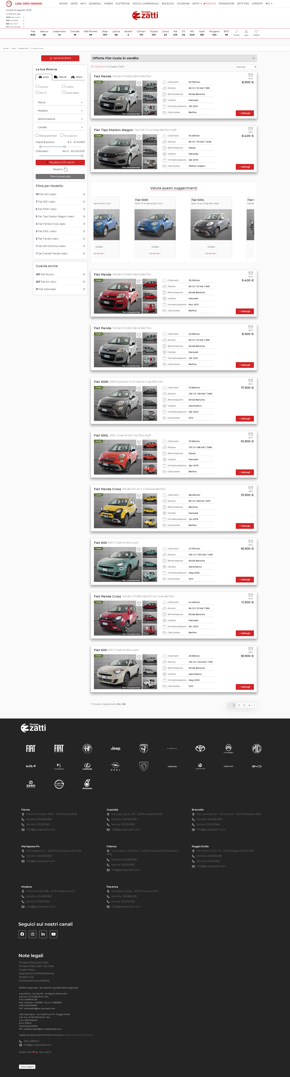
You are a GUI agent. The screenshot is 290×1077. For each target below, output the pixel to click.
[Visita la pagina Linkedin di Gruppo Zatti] (44, 934)
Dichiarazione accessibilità (34, 980)
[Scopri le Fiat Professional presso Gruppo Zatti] (59, 748)
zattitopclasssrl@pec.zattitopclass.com (43, 1029)
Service (211, 3)
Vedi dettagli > (118, 253)
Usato (70, 86)
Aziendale (72, 92)
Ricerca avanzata (60, 176)
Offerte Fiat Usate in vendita (116, 58)
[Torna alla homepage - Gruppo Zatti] (145, 14)
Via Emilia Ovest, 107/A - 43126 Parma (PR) (51, 814)
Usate (74, 3)
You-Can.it (45, 1052)
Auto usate (12, 20)
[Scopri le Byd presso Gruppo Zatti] (256, 766)
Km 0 (83, 3)
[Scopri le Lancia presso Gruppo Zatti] (172, 748)
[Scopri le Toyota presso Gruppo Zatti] (200, 748)
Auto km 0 (12, 24)
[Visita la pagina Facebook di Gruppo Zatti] (23, 934)
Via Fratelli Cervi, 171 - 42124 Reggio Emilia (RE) (225, 850)
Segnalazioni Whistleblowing (36, 973)
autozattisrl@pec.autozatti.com (39, 1008)
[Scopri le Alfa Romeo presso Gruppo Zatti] (87, 748)
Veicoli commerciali (146, 3)
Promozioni (226, 3)
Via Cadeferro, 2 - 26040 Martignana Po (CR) (53, 850)
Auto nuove (13, 17)
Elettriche (123, 3)
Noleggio (168, 3)
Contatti (257, 3)
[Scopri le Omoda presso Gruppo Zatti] (228, 766)
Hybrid (108, 3)
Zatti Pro (243, 3)
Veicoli (62, 77)
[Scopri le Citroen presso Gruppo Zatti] (228, 748)
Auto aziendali (13, 27)
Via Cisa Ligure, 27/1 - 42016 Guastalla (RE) (137, 814)
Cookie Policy (27, 969)
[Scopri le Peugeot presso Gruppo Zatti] (144, 766)
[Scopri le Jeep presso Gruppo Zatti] (115, 748)
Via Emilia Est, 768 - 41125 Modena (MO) (50, 891)
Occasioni (183, 3)
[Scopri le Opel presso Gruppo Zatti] (115, 766)
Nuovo (43, 86)
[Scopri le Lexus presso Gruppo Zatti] (87, 766)
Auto (46, 77)
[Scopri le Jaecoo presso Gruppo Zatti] (172, 766)
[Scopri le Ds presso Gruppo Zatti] (59, 766)
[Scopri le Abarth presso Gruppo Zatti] (144, 748)
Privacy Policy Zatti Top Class (36, 966)
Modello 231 (26, 977)
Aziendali (95, 3)
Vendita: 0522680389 (39, 819)
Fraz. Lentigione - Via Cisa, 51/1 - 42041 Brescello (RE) (229, 814)
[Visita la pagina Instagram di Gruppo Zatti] (34, 934)
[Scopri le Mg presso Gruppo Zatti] (256, 748)
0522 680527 (31, 1041)
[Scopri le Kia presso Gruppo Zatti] (31, 766)
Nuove (63, 3)
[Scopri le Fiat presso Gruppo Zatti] (31, 748)
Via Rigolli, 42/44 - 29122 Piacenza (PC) (134, 891)
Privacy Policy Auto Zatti (33, 962)
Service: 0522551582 (38, 824)
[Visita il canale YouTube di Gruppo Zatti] (55, 934)
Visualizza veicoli (61, 162)
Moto (79, 77)
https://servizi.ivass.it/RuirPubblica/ (78, 1035)
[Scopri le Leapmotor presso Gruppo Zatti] (200, 766)
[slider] (40, 146)
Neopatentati (48, 135)
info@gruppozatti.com (40, 829)
